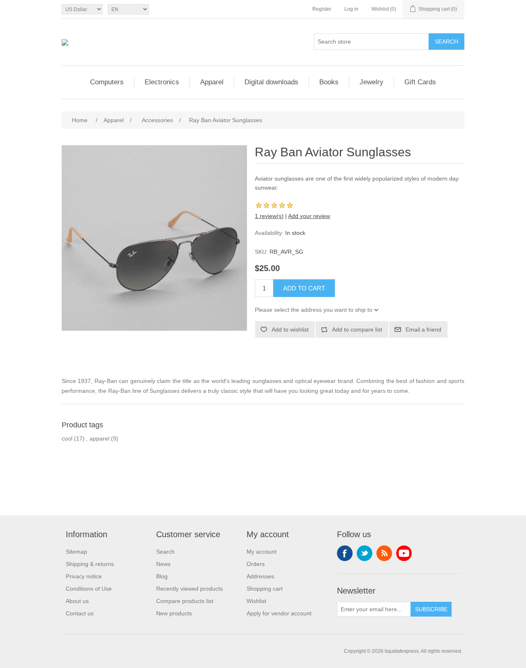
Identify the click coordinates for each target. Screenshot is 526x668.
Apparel (212, 82)
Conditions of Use (89, 588)
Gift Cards (420, 82)
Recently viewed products (189, 588)
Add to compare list (357, 329)
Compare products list (184, 601)
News (163, 564)
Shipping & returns (90, 564)
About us (77, 601)
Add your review (309, 216)
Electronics (162, 82)
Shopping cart (265, 588)
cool (67, 438)
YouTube (404, 553)
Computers (107, 82)
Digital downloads (271, 82)
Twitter (364, 553)
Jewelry (371, 82)
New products (174, 613)
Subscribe (431, 609)
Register (321, 9)
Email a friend (423, 329)
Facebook (345, 553)
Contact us (80, 613)
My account (262, 551)
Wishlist (256, 601)
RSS (384, 553)
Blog (162, 576)
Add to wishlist (290, 329)
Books (329, 82)
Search (446, 41)
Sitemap (76, 551)
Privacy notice (84, 576)
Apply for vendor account (279, 613)
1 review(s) (269, 216)
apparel (99, 438)
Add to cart (304, 288)
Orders (256, 564)
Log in (351, 9)
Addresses (260, 576)
